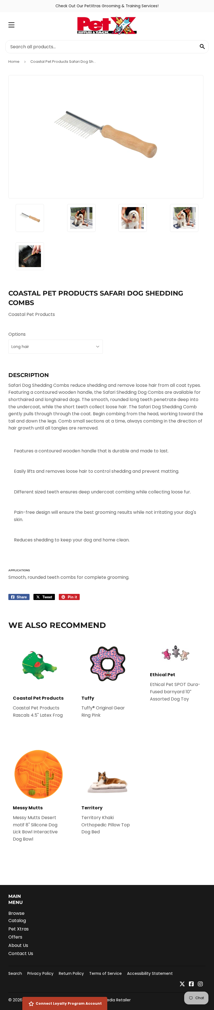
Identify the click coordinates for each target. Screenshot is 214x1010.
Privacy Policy (40, 973)
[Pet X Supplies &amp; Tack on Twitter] (182, 984)
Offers (15, 937)
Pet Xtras (18, 929)
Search (15, 973)
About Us (18, 945)
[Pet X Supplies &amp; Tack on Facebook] (191, 984)
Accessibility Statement (150, 973)
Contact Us (20, 953)
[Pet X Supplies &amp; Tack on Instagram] (200, 984)
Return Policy (71, 973)
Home (14, 61)
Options (17, 334)
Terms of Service (105, 973)
